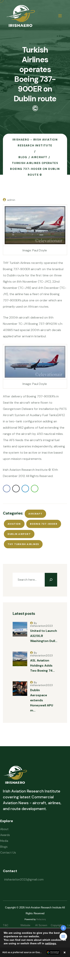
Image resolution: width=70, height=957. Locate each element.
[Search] (51, 580)
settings (50, 943)
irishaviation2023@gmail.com (24, 879)
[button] (35, 952)
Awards (5, 835)
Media (4, 841)
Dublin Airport (19, 534)
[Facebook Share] (6, 488)
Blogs (4, 847)
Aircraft (35, 513)
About (4, 829)
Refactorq (41, 919)
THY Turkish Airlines (23, 544)
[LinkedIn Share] (25, 488)
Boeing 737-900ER (43, 523)
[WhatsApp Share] (34, 488)
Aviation (14, 523)
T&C (9, 925)
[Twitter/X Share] (16, 488)
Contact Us (8, 853)
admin (11, 200)
